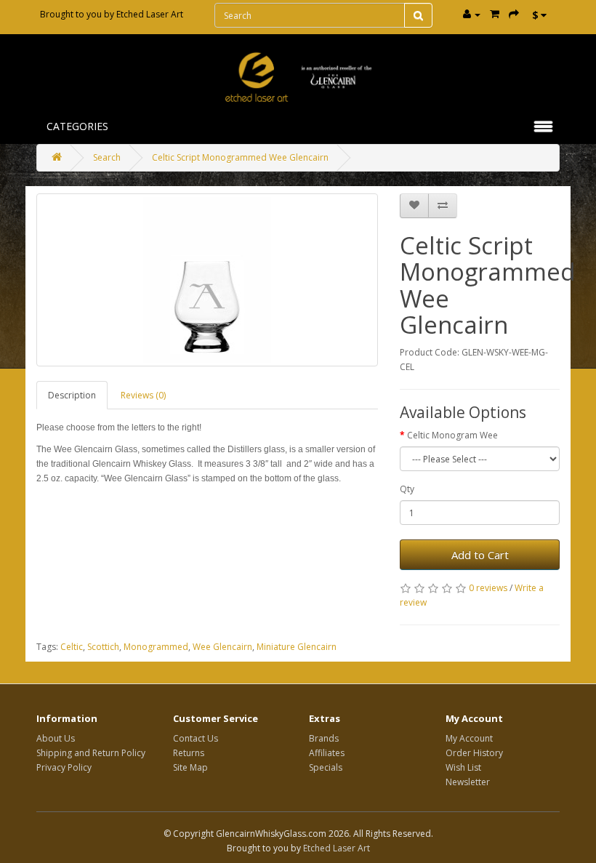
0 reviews (488, 588)
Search (107, 157)
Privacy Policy (64, 767)
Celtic (71, 647)
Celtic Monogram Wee (452, 435)
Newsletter (468, 782)
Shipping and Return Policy (90, 753)
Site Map (190, 767)
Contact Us (195, 738)
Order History (474, 753)
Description (72, 395)
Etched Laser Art (149, 14)
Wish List (463, 767)
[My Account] (471, 14)
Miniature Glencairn (297, 647)
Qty (407, 489)
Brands (324, 738)
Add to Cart (480, 554)
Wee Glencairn (222, 647)
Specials (325, 767)
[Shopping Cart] (494, 14)
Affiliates (327, 753)
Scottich (103, 647)
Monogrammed (156, 647)
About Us (55, 738)
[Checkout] (514, 14)
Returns (188, 753)
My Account (469, 738)
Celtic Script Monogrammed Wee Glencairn (240, 157)
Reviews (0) (143, 395)
